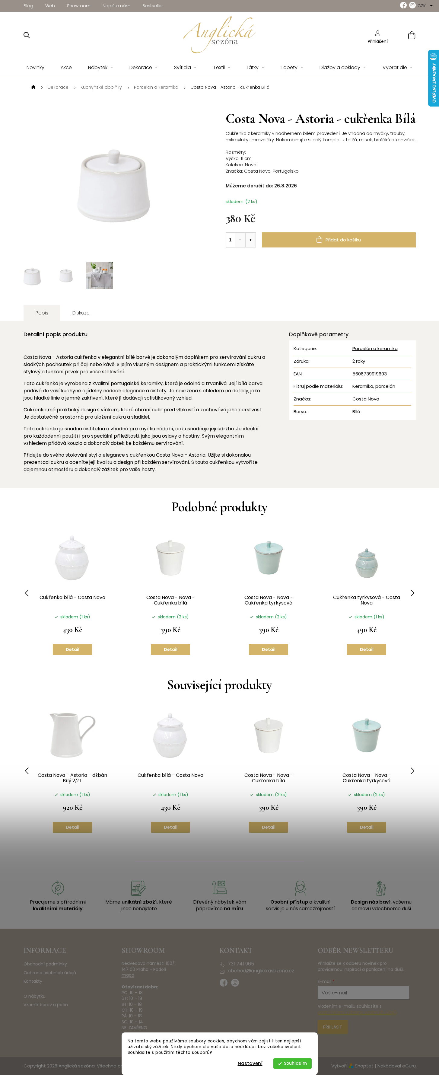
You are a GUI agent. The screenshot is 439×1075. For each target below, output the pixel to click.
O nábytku (35, 996)
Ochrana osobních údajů (50, 973)
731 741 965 (241, 964)
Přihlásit (332, 1027)
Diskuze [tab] (81, 312)
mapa (128, 975)
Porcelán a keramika (375, 348)
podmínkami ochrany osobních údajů (357, 1012)
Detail (72, 649)
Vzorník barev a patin (46, 1005)
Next (412, 592)
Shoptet (364, 1066)
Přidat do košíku (343, 240)
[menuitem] (35, 68)
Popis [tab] (42, 312)
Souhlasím (295, 1063)
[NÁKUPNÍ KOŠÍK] (404, 35)
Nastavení (250, 1063)
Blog (28, 6)
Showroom (79, 6)
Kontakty (33, 981)
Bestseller (152, 6)
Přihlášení (378, 41)
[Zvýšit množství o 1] (250, 239)
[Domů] (33, 87)
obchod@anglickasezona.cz (261, 971)
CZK (422, 6)
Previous (27, 592)
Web (50, 6)
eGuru (409, 1066)
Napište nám (116, 6)
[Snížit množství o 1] (240, 239)
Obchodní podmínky (45, 964)
